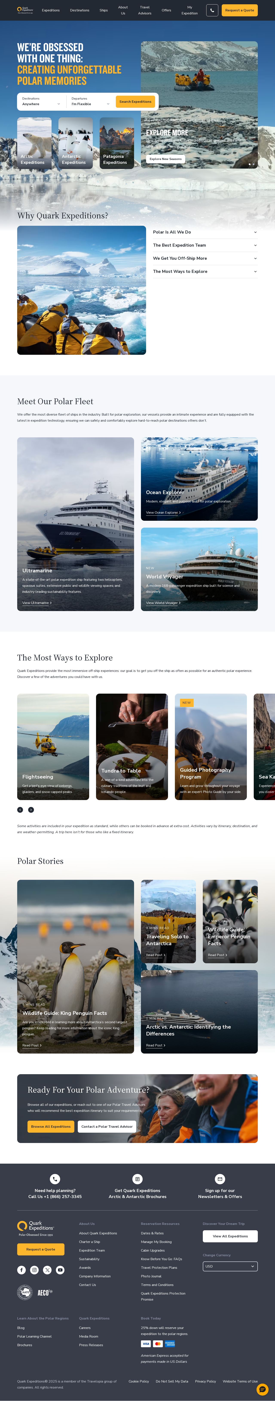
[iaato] (25, 1299)
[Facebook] (21, 1270)
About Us (123, 10)
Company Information (95, 1276)
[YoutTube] (60, 1270)
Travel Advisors (144, 10)
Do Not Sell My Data (172, 1381)
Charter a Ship (89, 1242)
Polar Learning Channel (34, 1336)
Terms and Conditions (157, 1285)
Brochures (24, 1345)
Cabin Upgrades (153, 1250)
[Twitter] (47, 1270)
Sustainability (89, 1259)
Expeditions (51, 10)
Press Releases (91, 1345)
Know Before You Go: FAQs (161, 1259)
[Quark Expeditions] (25, 10)
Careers (85, 1328)
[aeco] (45, 1294)
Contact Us (87, 1285)
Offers (166, 10)
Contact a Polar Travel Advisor (107, 1126)
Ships (104, 10)
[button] (263, 1390)
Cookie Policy (139, 1381)
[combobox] (230, 1266)
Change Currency (217, 1255)
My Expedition (190, 10)
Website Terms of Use (240, 1381)
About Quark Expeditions (98, 1233)
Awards (85, 1267)
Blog (20, 1328)
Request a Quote (239, 10)
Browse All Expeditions (51, 1126)
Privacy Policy (205, 1381)
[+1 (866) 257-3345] (212, 10)
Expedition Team (92, 1250)
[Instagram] (34, 1270)
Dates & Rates (152, 1233)
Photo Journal (151, 1276)
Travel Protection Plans (159, 1267)
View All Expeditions (230, 1236)
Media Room (88, 1336)
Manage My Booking (156, 1242)
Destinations (79, 10)
